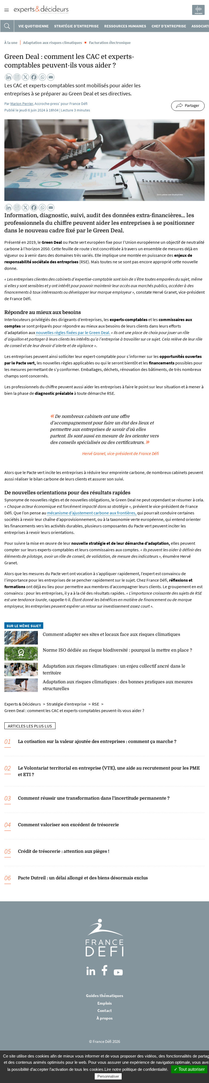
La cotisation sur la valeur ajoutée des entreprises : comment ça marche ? (97, 741)
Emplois (104, 1003)
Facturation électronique (110, 42)
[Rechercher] (7, 26)
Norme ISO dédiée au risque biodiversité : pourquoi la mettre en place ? (117, 650)
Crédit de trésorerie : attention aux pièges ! (63, 851)
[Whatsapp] (42, 77)
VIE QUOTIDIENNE (34, 26)
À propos (105, 1018)
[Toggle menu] (6, 10)
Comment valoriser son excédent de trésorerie (68, 824)
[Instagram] (17, 77)
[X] (25, 77)
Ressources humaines (125, 26)
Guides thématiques (104, 995)
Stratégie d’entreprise (76, 26)
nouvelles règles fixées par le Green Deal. (73, 332)
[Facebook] (34, 77)
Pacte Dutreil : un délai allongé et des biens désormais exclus (83, 878)
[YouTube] (118, 972)
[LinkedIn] (91, 971)
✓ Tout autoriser (189, 1069)
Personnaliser (108, 1076)
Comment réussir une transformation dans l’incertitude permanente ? (94, 798)
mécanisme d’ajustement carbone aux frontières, (91, 512)
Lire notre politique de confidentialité (135, 1069)
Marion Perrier (21, 103)
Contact (104, 1010)
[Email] (50, 77)
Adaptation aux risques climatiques (52, 42)
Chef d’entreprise (169, 26)
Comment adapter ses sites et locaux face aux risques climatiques (111, 634)
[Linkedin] (8, 77)
